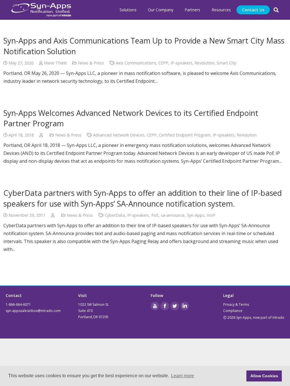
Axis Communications (136, 63)
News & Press (91, 63)
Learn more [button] (182, 375)
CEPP (163, 63)
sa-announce (173, 215)
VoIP (211, 215)
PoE (155, 215)
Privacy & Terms (236, 304)
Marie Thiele (55, 63)
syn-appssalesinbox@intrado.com (33, 310)
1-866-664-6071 (18, 304)
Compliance (232, 310)
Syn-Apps (195, 215)
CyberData (115, 215)
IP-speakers (181, 63)
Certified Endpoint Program (184, 135)
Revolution (204, 63)
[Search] (276, 10)
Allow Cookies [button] (264, 376)
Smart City (226, 63)
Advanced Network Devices (118, 135)
